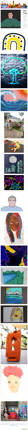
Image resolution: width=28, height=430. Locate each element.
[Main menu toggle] (25, 2)
